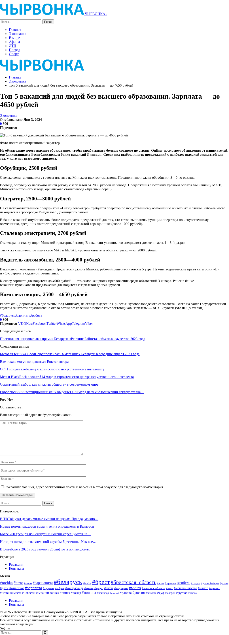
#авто (18, 582)
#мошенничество (185, 588)
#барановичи (43, 583)
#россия (139, 593)
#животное (16, 588)
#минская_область (153, 588)
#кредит (98, 588)
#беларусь (7, 315)
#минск (135, 588)
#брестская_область (133, 582)
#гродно (195, 583)
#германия (170, 583)
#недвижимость (10, 593)
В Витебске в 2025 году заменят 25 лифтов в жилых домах (45, 549)
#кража (88, 588)
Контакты (16, 568)
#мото (169, 588)
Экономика (17, 34)
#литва (108, 588)
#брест (101, 582)
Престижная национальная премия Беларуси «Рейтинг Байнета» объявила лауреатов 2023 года (72, 339)
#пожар (76, 593)
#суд (160, 593)
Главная (15, 30)
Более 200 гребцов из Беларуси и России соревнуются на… (45, 534)
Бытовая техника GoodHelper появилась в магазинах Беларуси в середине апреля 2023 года (70, 354)
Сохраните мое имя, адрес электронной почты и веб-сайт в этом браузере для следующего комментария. (84, 487)
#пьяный (114, 593)
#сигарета (151, 593)
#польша (89, 592)
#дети (4, 588)
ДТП (12, 46)
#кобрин (59, 588)
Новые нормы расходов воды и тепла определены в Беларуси (47, 526)
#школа (192, 593)
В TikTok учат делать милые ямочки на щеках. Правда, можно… (49, 519)
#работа (36, 315)
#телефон (170, 593)
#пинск (65, 593)
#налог (203, 588)
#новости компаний (35, 593)
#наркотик (214, 588)
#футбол (181, 593)
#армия (28, 583)
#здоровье (48, 588)
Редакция (16, 564)
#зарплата (22, 315)
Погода (14, 50)
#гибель (183, 583)
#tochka (6, 583)
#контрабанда (74, 588)
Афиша (14, 42)
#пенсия (54, 593)
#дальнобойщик (210, 583)
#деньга (224, 583)
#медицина (121, 588)
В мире (14, 38)
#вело (160, 583)
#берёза (87, 583)
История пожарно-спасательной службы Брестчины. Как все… (48, 542)
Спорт (14, 54)
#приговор (103, 593)
